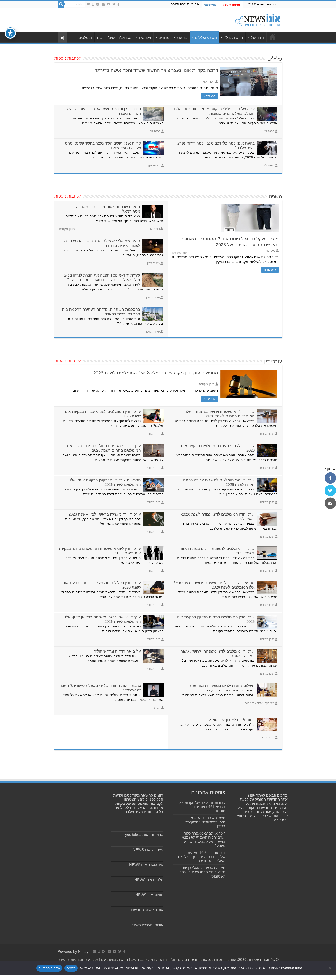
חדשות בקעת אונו (114, 960)
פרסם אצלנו (231, 5)
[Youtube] (109, 4)
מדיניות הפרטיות (49, 968)
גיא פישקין (154, 165)
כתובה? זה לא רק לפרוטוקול (232, 720)
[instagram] (103, 4)
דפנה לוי (209, 81)
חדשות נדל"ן (233, 38)
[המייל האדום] (89, 4)
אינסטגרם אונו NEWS (146, 865)
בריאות (182, 38)
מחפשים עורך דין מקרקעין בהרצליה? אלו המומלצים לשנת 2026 (155, 372)
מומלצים (85, 38)
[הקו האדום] (93, 4)
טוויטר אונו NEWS (149, 895)
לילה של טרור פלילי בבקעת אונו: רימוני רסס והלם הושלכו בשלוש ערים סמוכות (214, 111)
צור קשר (210, 5)
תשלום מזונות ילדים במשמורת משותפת (222, 685)
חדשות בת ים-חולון (184, 960)
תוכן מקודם (207, 384)
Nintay (83, 952)
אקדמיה (145, 38)
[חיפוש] (61, 4)
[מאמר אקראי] (62, 37)
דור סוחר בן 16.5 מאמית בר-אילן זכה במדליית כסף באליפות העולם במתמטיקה (201, 857)
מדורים (163, 38)
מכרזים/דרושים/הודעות (114, 38)
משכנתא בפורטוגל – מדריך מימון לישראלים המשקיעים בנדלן (204, 822)
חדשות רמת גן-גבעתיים (148, 960)
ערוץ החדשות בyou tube (144, 835)
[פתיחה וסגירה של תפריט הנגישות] (10, 33)
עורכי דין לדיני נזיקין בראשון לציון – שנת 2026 (105, 514)
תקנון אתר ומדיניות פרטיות (79, 960)
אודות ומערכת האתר (185, 4)
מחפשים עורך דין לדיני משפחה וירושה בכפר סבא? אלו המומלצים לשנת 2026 (214, 585)
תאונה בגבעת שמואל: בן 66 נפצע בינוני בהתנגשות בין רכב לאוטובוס (202, 872)
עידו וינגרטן (153, 297)
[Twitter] (114, 4)
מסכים (71, 968)
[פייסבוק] (330, 478)
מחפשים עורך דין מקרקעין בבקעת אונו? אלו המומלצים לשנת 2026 (105, 482)
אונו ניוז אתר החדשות (147, 910)
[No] (330, 968)
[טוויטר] (330, 490)
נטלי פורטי (267, 737)
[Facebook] (118, 4)
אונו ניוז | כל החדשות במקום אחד (273, 37)
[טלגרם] (98, 4)
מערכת (270, 250)
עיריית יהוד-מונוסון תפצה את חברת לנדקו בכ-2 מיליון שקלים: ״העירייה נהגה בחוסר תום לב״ (102, 277)
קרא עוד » (209, 96)
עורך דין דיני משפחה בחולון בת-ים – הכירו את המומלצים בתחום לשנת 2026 (104, 448)
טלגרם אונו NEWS (148, 880)
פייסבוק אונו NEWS (148, 850)
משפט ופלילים (206, 38)
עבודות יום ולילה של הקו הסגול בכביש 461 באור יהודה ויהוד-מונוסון (202, 807)
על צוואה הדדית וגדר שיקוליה (117, 651)
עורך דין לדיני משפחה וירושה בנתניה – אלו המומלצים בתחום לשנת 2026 (220, 413)
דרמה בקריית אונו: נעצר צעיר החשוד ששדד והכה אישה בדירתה (156, 70)
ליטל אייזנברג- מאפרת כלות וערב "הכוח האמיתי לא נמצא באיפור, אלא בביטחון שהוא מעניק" (203, 839)
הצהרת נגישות (212, 960)
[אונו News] (257, 19)
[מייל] (330, 503)
